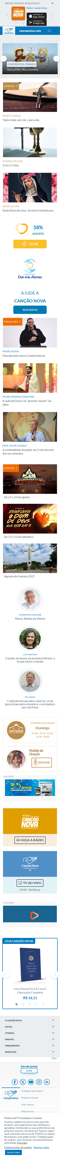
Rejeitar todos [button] (41, 1147)
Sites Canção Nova (55, 31)
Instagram (39, 1082)
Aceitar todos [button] (13, 1152)
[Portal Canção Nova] (8, 31)
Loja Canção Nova (19, 941)
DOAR (34, 244)
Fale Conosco (27, 1104)
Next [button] (52, 16)
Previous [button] (8, 16)
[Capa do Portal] (30, 31)
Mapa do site (27, 1111)
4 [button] (36, 23)
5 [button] (43, 23)
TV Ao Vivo (32, 883)
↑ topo (53, 1058)
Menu (49, 31)
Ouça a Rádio (32, 840)
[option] (30, 16)
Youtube (31, 1082)
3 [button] (30, 23)
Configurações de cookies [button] (18, 1147)
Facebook (15, 1082)
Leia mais (22, 1143)
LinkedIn (47, 1082)
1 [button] (16, 23)
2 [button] (23, 23)
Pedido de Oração (29, 1098)
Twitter (23, 1082)
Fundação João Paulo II (32, 1091)
